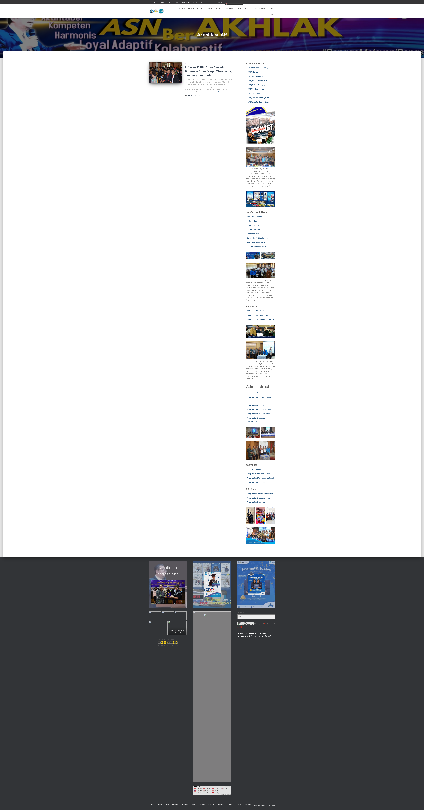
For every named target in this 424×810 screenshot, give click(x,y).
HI (166, 2)
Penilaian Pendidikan (254, 229)
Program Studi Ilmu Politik (256, 405)
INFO (199, 8)
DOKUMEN (229, 8)
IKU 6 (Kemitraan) (253, 93)
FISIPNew (175, 805)
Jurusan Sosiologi (254, 469)
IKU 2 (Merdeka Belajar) (255, 76)
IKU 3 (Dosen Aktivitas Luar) (257, 81)
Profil (190, 8)
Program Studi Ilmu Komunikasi (258, 414)
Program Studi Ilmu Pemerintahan (259, 409)
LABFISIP (229, 805)
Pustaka (248, 805)
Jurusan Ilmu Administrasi (256, 393)
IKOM (162, 2)
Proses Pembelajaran (255, 225)
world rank (271, 624)
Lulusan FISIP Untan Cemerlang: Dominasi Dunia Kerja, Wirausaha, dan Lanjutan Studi (208, 71)
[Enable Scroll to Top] (419, 805)
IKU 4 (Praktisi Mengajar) (256, 85)
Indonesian (231, 4)
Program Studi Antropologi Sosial (259, 474)
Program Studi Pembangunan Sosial (260, 478)
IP (158, 2)
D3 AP (206, 2)
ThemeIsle (271, 805)
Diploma (202, 805)
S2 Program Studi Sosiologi (257, 311)
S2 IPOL (194, 2)
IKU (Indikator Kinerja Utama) (257, 68)
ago (200, 95)
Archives (240, 612)
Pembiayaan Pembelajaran (257, 246)
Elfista (238, 805)
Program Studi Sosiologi (256, 482)
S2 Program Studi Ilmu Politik (257, 315)
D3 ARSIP (221, 2)
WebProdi (185, 805)
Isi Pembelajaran (253, 221)
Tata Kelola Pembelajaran (256, 242)
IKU (186, 64)
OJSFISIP (211, 805)
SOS (169, 2)
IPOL (154, 2)
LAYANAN (208, 8)
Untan (160, 805)
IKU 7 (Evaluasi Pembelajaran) (258, 98)
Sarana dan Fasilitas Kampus (257, 238)
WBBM (247, 8)
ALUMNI (218, 8)
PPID (271, 8)
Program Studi (259, 8)
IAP (150, 2)
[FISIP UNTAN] (157, 11)
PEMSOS (175, 2)
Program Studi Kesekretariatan (258, 498)
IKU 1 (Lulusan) (252, 72)
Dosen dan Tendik (253, 234)
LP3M (152, 805)
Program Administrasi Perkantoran (260, 494)
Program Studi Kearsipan (256, 502)
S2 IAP (201, 2)
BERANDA (182, 8)
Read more (222, 92)
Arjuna (220, 805)
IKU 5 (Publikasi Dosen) (255, 89)
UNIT (238, 8)
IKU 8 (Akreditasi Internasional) (258, 102)
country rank (259, 624)
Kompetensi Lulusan (254, 217)
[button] (193, 8)
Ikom (193, 805)
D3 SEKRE (213, 2)
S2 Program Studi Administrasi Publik (260, 319)
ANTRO (182, 2)
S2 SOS (188, 2)
